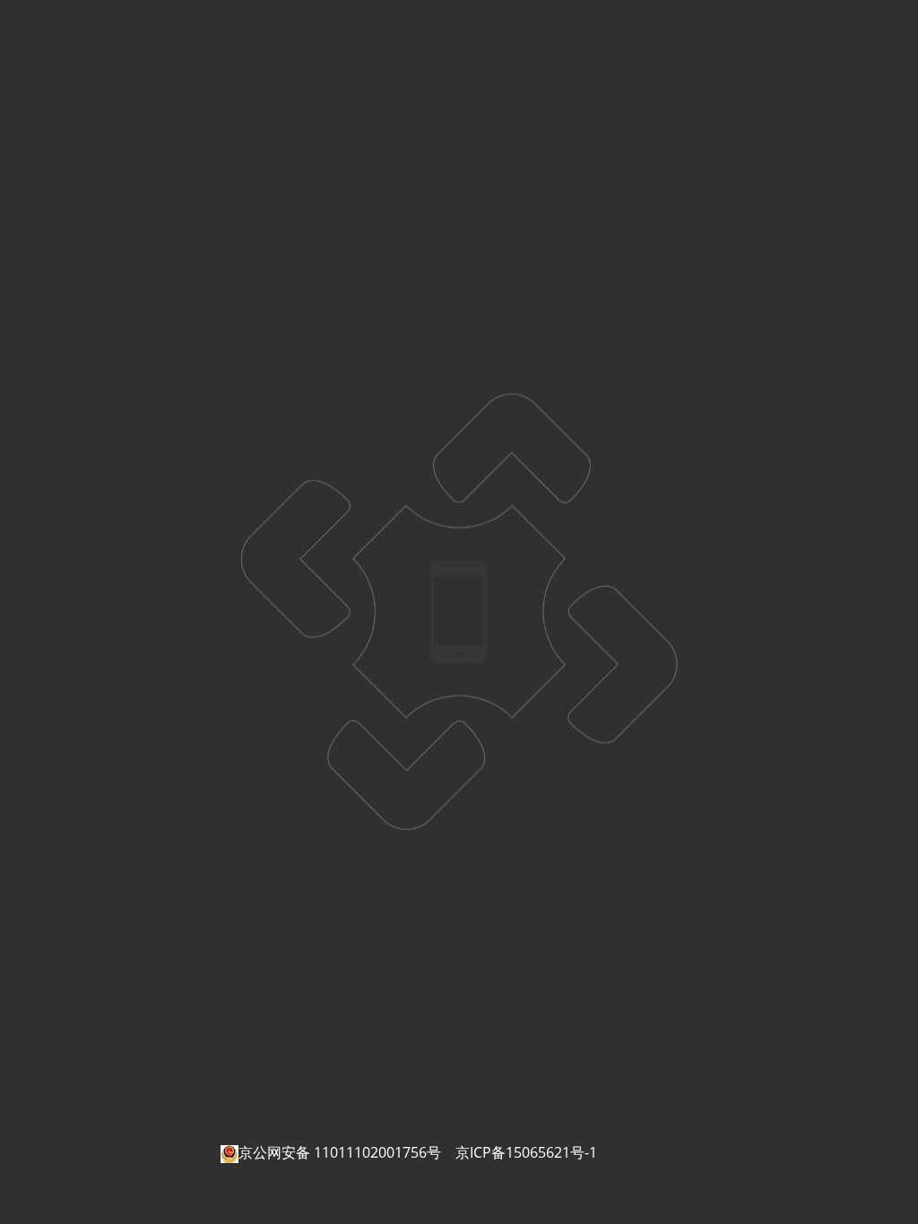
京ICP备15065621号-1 (526, 1152)
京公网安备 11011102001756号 (339, 1152)
